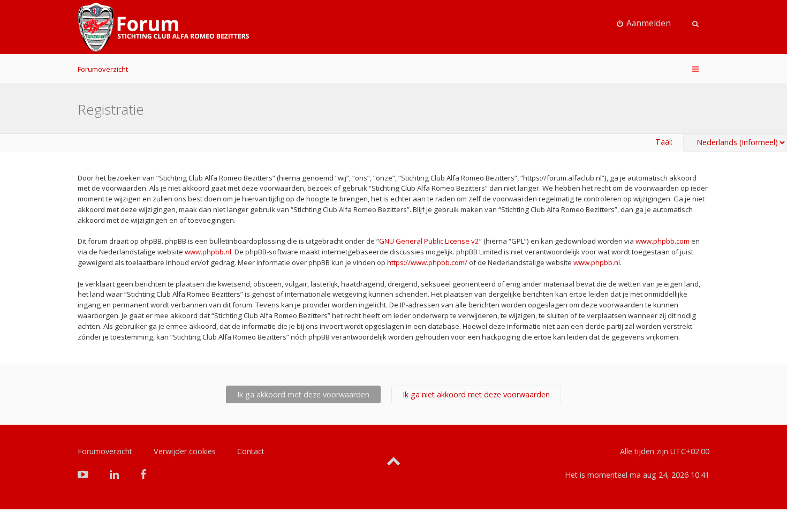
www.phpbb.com (662, 241)
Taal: (663, 142)
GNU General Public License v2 (429, 241)
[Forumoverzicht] (163, 27)
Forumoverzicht (103, 69)
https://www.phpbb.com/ (427, 262)
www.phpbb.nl (208, 252)
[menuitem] (644, 23)
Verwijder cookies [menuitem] (185, 451)
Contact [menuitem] (250, 451)
